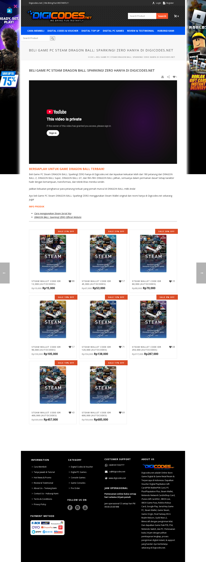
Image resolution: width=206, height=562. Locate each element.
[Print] (162, 77)
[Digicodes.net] (59, 16)
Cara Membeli (35, 30)
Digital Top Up (90, 30)
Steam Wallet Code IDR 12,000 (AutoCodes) (46, 282)
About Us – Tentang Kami (45, 488)
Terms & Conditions (43, 499)
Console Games (78, 477)
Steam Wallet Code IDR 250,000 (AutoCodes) (146, 348)
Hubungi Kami (165, 30)
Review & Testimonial (140, 30)
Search (162, 16)
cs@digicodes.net (117, 471)
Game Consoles (78, 483)
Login (158, 3)
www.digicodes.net (117, 478)
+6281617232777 (116, 465)
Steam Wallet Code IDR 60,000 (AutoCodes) (146, 282)
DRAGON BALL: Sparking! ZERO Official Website (57, 217)
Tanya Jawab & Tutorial (44, 472)
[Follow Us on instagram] (77, 508)
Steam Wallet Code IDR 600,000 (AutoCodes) (96, 414)
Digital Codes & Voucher (62, 30)
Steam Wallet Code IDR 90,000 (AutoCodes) (46, 348)
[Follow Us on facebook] (70, 508)
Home (91, 57)
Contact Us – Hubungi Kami (46, 493)
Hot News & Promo (42, 477)
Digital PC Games (113, 30)
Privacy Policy (40, 504)
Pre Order (75, 488)
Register (170, 3)
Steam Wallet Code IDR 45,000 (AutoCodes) (96, 282)
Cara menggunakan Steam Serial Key (52, 213)
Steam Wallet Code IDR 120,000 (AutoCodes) (96, 348)
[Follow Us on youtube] (85, 508)
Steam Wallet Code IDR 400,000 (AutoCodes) (46, 414)
